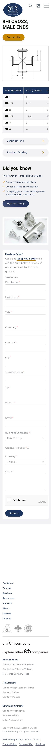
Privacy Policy (32, 739)
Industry (11, 456)
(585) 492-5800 (38, 5)
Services (7, 593)
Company (11, 327)
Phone (9, 402)
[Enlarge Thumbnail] (25, 63)
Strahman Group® (13, 705)
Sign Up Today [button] (16, 203)
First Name (12, 282)
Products (8, 583)
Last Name (12, 297)
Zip (7, 387)
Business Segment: (17, 432)
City (8, 357)
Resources (8, 598)
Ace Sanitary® (11, 659)
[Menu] (46, 5)
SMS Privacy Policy (13, 739)
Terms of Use (26, 744)
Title (8, 312)
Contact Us (13, 37)
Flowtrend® (9, 682)
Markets (7, 603)
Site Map (40, 744)
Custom (7, 588)
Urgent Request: (15, 448)
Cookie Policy (10, 744)
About (6, 608)
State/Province (14, 372)
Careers (7, 613)
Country (10, 342)
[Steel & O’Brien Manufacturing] (13, 10)
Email (9, 417)
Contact (7, 618)
